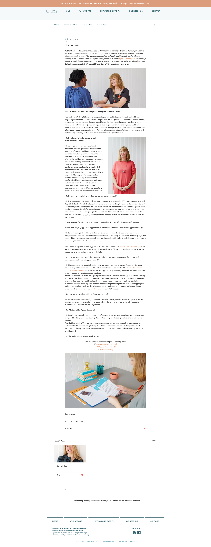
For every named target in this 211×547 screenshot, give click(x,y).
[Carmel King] (70, 453)
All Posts (57, 25)
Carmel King (61, 466)
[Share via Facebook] (66, 422)
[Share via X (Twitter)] (71, 422)
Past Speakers (87, 25)
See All (154, 440)
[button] (154, 25)
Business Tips (101, 25)
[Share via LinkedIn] (77, 422)
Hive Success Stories (71, 25)
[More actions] (145, 39)
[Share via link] (82, 422)
